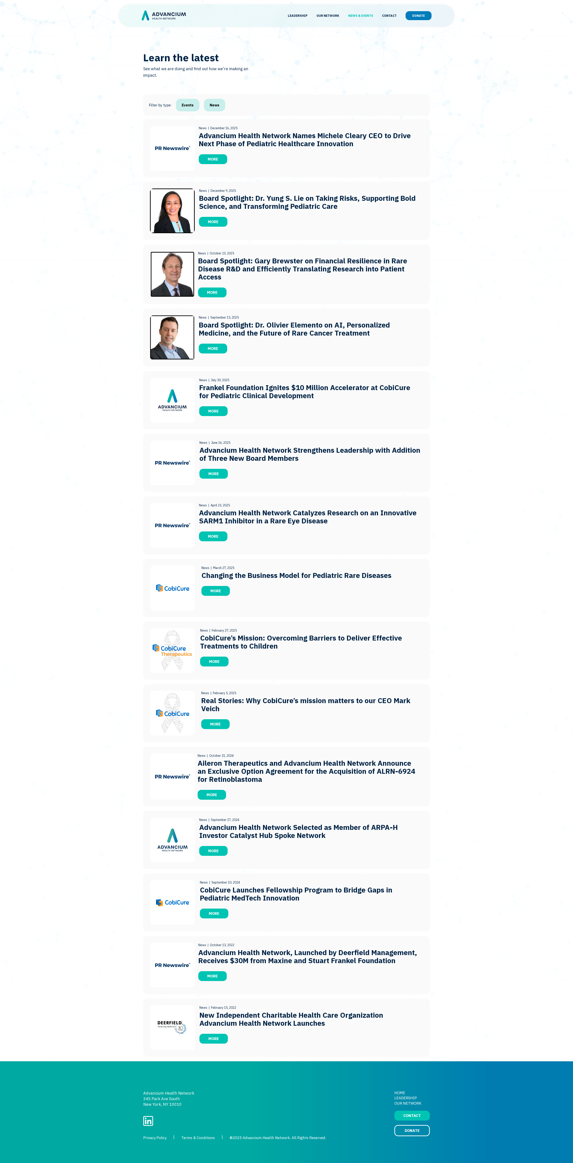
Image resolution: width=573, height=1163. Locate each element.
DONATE (418, 16)
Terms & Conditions (198, 1137)
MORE (213, 159)
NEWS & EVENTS (360, 16)
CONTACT (389, 16)
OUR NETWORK (327, 16)
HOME (399, 1092)
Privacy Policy (155, 1137)
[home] (163, 16)
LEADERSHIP (298, 16)
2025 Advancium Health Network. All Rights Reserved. (278, 1137)
